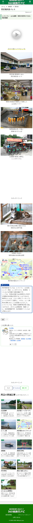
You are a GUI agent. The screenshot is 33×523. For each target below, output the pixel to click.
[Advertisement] (16, 180)
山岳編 (18, 340)
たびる (11, 328)
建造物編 (13, 340)
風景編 (23, 338)
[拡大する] (30, 54)
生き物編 (28, 338)
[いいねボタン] (3, 319)
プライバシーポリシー (24, 514)
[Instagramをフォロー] (15, 344)
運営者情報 (9, 514)
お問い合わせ (16, 517)
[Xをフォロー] (13, 344)
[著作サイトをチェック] (10, 344)
